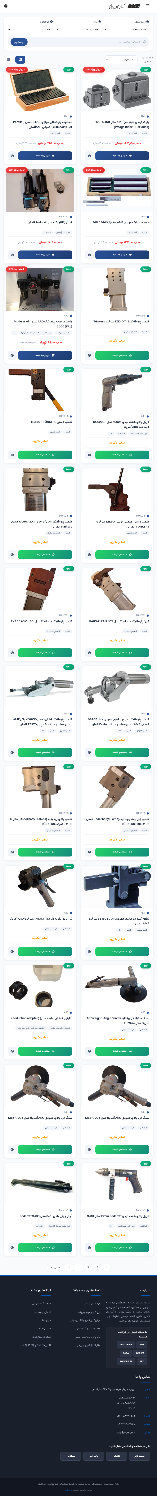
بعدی (56, 1267)
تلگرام (117, 1456)
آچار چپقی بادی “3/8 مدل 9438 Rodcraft (46, 1216)
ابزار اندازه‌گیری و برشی (88, 1345)
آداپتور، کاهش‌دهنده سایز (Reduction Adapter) (41, 1018)
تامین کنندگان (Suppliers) (35, 1345)
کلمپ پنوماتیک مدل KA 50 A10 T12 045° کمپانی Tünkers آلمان (41, 524)
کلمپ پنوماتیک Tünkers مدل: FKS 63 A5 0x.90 (41, 621)
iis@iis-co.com (125, 1432)
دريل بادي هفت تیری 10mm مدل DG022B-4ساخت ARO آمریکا (121, 424)
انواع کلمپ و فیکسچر (89, 1328)
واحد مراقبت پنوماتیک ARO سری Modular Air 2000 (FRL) (43, 324)
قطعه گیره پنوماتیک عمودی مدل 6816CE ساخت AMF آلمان (118, 921)
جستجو (19, 42)
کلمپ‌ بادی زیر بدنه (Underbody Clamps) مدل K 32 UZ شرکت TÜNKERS (41, 821)
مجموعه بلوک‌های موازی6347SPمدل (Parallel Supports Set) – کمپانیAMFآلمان (42, 124)
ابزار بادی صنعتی (92, 1303)
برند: (95, 21)
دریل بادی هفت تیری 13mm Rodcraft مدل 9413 (118, 1216)
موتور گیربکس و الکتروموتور (86, 1320)
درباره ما (46, 1320)
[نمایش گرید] (20, 60)
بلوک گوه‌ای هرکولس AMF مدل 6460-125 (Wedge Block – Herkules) (122, 124)
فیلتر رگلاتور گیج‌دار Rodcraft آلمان (50, 222)
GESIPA (140, 1353)
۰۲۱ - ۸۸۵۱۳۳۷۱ (126, 1403)
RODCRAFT (126, 1361)
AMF (142, 1345)
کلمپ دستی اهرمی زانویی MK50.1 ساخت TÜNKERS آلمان (122, 524)
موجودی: (45, 21)
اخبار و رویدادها (42, 1312)
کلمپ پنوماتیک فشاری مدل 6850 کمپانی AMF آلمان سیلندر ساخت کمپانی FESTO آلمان (42, 722)
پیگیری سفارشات (41, 1337)
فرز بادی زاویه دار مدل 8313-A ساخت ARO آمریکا (41, 918)
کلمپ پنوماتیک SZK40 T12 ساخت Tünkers (121, 321)
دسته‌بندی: (140, 21)
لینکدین (71, 1456)
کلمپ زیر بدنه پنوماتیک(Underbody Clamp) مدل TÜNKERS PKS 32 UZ (117, 821)
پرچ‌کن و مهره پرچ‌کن (89, 1312)
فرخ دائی (69, 1490)
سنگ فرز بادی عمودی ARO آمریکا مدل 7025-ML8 (117, 1117)
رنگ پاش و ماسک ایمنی (88, 1337)
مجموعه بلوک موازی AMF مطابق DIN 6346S (121, 222)
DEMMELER (125, 1345)
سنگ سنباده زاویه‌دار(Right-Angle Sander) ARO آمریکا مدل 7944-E (118, 1021)
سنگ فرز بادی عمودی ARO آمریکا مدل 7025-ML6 (40, 1117)
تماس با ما (45, 1328)
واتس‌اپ (94, 1456)
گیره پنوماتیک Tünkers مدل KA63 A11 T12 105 (119, 621)
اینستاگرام (139, 1456)
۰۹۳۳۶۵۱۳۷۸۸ (126, 1424)
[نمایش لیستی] (9, 60)
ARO (142, 1361)
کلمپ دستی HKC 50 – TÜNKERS (51, 422)
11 (68, 1267)
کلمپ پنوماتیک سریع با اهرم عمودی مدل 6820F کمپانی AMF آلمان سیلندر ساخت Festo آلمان (118, 722)
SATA (126, 1353)
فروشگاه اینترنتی (41, 1303)
